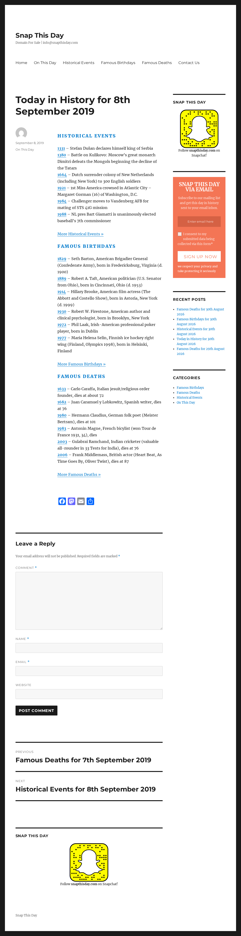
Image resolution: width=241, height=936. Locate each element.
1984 (62, 201)
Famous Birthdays (118, 62)
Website (24, 685)
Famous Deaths (157, 62)
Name (22, 639)
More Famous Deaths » (79, 474)
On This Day (45, 62)
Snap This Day (40, 35)
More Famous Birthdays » (81, 364)
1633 (61, 388)
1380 (61, 155)
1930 (61, 311)
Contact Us (189, 62)
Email (23, 662)
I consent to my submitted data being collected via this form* (196, 239)
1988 (61, 214)
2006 (62, 454)
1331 (61, 148)
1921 (61, 187)
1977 (61, 337)
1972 (61, 324)
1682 (61, 402)
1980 (62, 415)
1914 (61, 291)
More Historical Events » (80, 234)
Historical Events (78, 62)
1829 (61, 258)
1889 (61, 278)
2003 (62, 441)
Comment (26, 568)
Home (21, 62)
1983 (61, 428)
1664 (62, 174)
